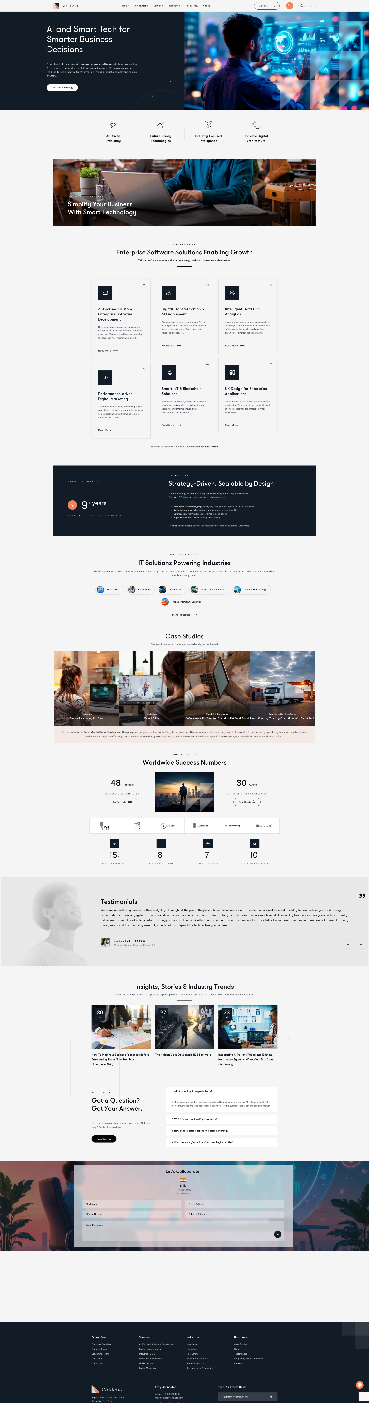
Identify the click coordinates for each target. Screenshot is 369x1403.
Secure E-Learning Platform (86, 718)
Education (87, 714)
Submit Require (277, 1234)
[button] (80, 1039)
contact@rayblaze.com (171, 1397)
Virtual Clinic (152, 718)
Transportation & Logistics (282, 714)
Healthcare (152, 714)
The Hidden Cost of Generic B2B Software (183, 1054)
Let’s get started (208, 446)
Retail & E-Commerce (217, 714)
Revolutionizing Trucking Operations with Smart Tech (282, 718)
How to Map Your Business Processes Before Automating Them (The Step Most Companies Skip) (120, 1059)
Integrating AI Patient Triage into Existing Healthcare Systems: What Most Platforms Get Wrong (246, 1059)
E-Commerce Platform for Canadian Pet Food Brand (217, 718)
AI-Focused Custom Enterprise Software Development (115, 314)
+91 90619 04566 (171, 1394)
